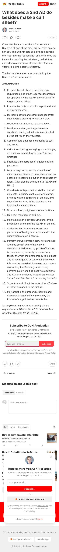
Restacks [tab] (20, 392)
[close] (51, 457)
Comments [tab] (9, 392)
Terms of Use (42, 505)
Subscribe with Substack (31, 499)
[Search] (54, 427)
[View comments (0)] (11, 37)
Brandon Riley (15, 28)
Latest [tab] (12, 427)
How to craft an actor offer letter (20, 435)
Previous (11, 373)
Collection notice (48, 532)
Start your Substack (22, 539)
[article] (29, 440)
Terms (36, 532)
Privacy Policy (29, 511)
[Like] (5, 37)
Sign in (53, 4)
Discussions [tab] (23, 427)
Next (50, 373)
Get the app (43, 539)
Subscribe (43, 4)
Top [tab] (5, 427)
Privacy (28, 532)
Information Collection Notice (35, 508)
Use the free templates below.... (17, 438)
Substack (16, 546)
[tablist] (14, 392)
